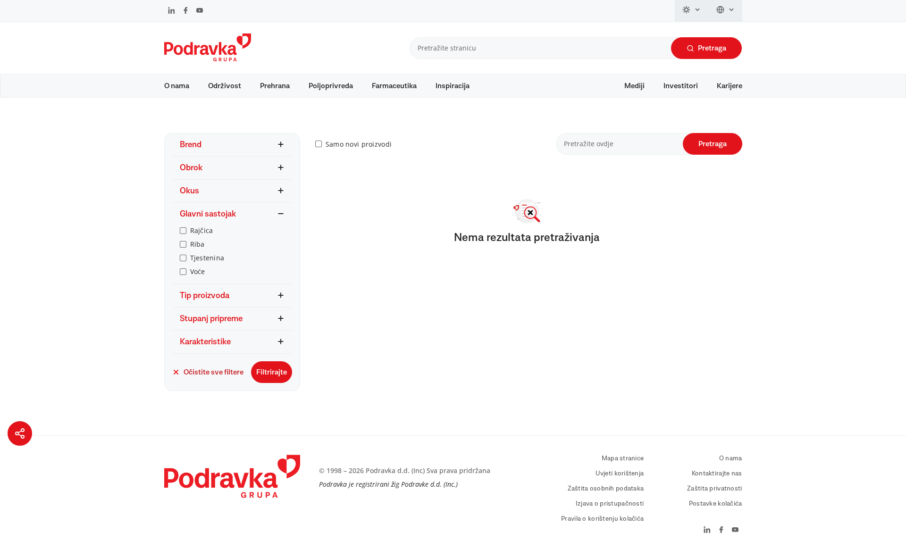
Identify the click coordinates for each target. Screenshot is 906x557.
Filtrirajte (271, 372)
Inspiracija (453, 86)
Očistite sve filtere (213, 372)
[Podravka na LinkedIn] (171, 11)
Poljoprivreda (331, 86)
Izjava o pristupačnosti (610, 503)
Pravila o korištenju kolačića (602, 518)
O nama (176, 86)
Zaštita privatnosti (714, 488)
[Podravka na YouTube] (199, 11)
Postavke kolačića (715, 503)
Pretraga (712, 48)
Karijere (729, 86)
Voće (197, 271)
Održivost (224, 86)
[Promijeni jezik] (725, 11)
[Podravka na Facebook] (186, 11)
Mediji (634, 86)
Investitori (680, 86)
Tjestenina (207, 257)
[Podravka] (207, 59)
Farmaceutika (394, 86)
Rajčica (201, 230)
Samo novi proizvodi (359, 144)
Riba (197, 244)
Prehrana (275, 86)
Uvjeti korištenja (620, 473)
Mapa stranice (623, 458)
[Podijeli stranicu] (20, 433)
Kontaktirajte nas (717, 473)
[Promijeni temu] (692, 11)
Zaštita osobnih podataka (606, 488)
